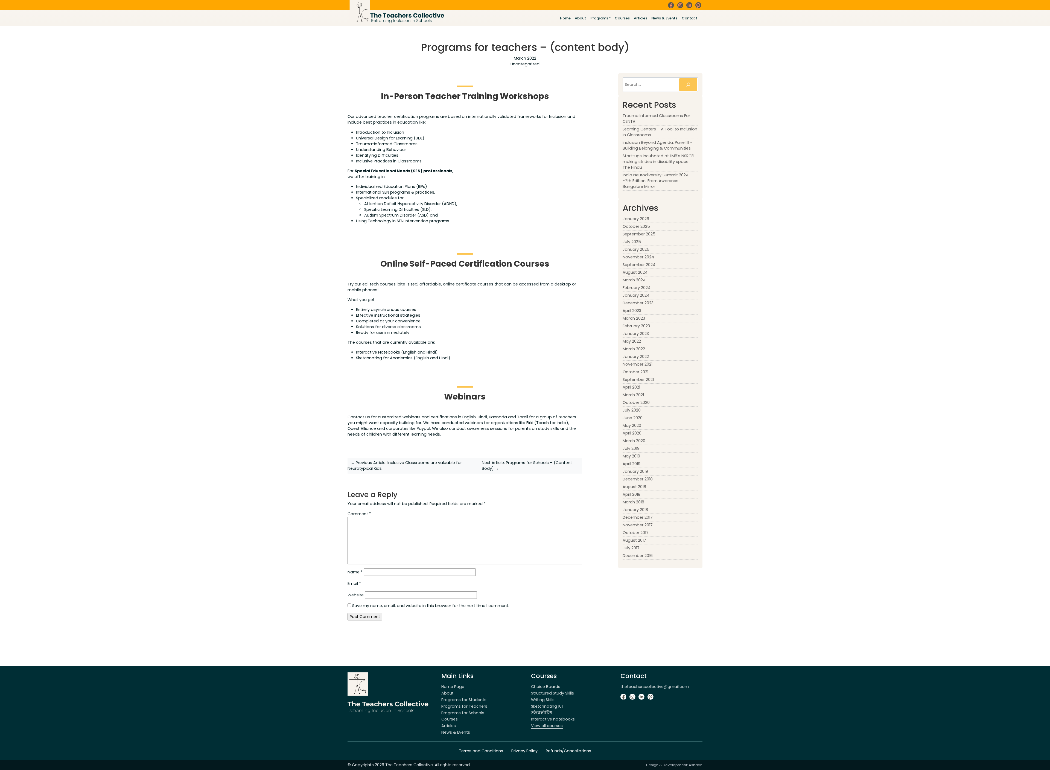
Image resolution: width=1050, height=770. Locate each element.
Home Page (452, 686)
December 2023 (638, 303)
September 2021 (638, 379)
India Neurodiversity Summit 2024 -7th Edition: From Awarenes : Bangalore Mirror (656, 180)
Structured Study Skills (552, 693)
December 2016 (638, 555)
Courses (622, 18)
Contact (689, 18)
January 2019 (635, 471)
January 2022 (636, 356)
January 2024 (636, 295)
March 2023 (634, 318)
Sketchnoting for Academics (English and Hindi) (403, 358)
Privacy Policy (524, 751)
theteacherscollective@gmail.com (654, 686)
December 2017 (638, 517)
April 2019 (631, 463)
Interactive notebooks (553, 719)
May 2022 (632, 341)
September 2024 (639, 264)
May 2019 (631, 456)
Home (565, 18)
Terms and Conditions (481, 751)
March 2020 (634, 441)
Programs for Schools (462, 713)
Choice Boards (545, 686)
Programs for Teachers (464, 706)
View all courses (547, 725)
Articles (640, 18)
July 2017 (631, 548)
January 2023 (636, 333)
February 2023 (636, 326)
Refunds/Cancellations (568, 751)
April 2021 (631, 387)
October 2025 (636, 226)
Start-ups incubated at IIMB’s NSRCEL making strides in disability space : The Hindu (659, 161)
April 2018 (631, 494)
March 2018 (633, 502)
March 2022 (634, 349)
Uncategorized (525, 64)
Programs (599, 18)
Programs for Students (463, 699)
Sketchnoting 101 (547, 706)
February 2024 (637, 287)
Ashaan (695, 765)
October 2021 (635, 372)
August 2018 (634, 486)
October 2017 (636, 532)
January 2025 (636, 249)
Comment (359, 514)
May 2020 (632, 425)
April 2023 (632, 310)
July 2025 (632, 241)
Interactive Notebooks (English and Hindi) (397, 352)
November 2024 (638, 257)
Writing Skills (543, 699)
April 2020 (632, 433)
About (580, 18)
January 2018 (635, 509)
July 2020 (632, 410)
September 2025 (639, 234)
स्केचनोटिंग (541, 713)
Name (355, 572)
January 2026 (636, 218)
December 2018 (638, 479)
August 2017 (634, 540)
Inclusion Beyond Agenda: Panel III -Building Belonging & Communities (657, 145)
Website (356, 595)
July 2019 (631, 448)
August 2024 (635, 272)
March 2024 (634, 280)
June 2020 (633, 418)
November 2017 (638, 525)
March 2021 (633, 395)
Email (354, 583)
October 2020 (636, 402)
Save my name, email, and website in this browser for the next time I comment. (430, 605)
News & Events (664, 18)
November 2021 (637, 364)
